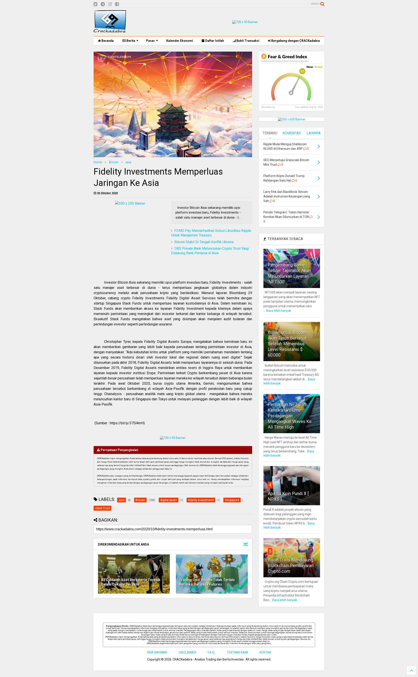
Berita (130, 40)
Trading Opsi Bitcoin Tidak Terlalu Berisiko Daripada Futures (207, 582)
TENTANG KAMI (237, 652)
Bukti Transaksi (247, 40)
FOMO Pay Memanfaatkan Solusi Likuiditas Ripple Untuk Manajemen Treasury (211, 233)
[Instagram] (110, 4)
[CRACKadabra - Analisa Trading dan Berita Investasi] (110, 30)
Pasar (150, 40)
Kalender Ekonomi (179, 40)
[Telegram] (103, 4)
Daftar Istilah (214, 40)
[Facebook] (117, 4)
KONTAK (265, 652)
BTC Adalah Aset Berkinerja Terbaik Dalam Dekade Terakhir (130, 582)
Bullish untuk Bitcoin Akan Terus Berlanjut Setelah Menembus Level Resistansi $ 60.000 (287, 344)
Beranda (107, 40)
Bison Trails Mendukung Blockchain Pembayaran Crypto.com (291, 565)
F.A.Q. (211, 652)
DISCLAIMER (187, 652)
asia (128, 162)
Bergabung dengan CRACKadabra (295, 40)
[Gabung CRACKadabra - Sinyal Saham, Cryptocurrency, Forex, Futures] (245, 22)
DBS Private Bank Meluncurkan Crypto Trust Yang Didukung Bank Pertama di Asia (210, 250)
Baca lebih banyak (278, 310)
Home (98, 162)
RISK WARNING (157, 652)
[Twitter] (95, 4)
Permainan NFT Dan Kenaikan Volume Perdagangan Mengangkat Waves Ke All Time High (290, 416)
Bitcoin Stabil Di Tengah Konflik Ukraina (204, 242)
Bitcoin (113, 162)
